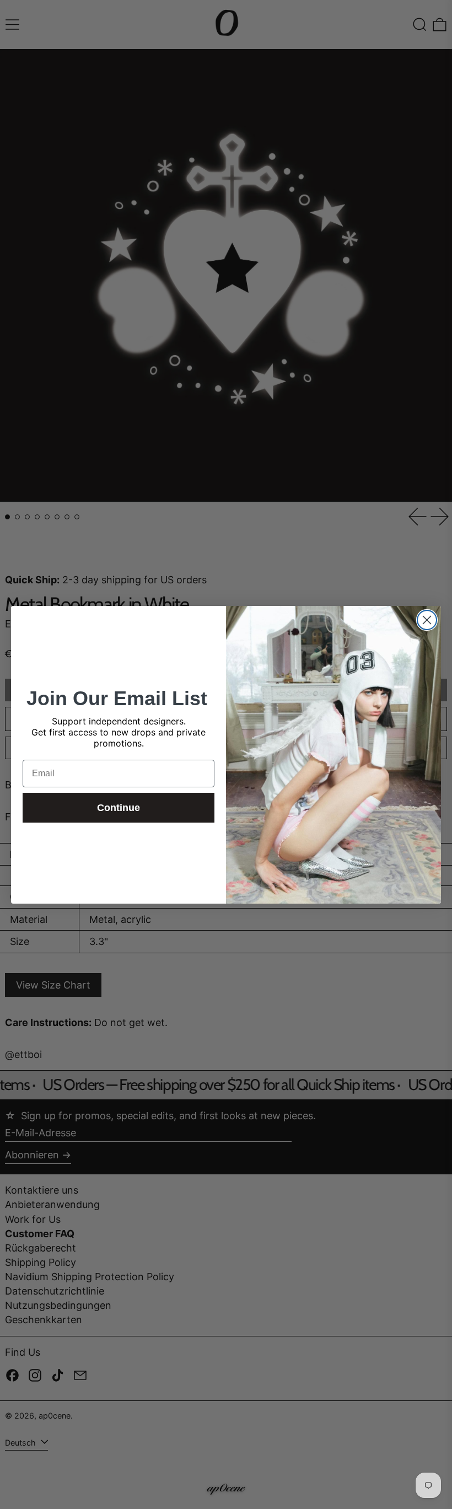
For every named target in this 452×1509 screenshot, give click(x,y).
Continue (118, 807)
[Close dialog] (427, 620)
